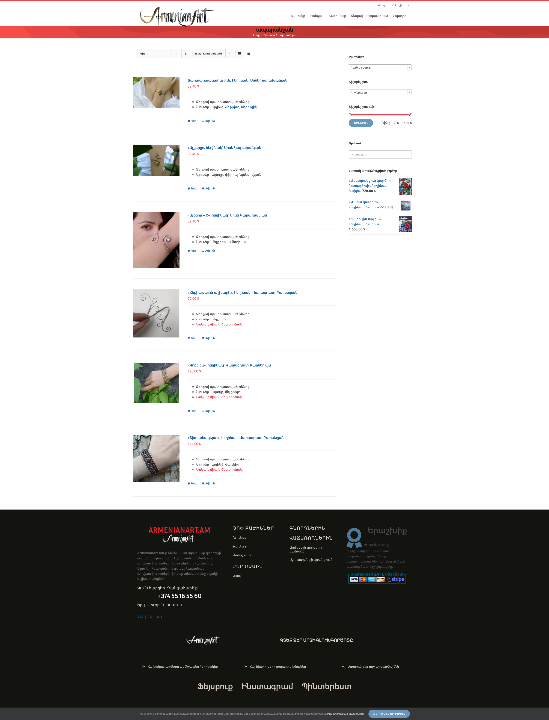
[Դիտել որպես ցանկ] (248, 53)
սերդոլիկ (249, 106)
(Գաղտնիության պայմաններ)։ (346, 713)
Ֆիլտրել (361, 122)
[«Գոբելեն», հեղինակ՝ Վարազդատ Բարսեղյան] (156, 383)
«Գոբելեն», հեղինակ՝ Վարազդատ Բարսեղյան (229, 365)
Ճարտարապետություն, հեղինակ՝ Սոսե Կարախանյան (237, 80)
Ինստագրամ (267, 686)
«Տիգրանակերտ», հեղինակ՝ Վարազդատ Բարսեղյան (236, 438)
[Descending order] (185, 53)
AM (140, 616)
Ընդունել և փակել (389, 713)
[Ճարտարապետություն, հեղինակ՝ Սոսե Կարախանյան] (156, 92)
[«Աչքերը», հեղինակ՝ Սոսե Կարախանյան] (156, 160)
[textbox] (380, 68)
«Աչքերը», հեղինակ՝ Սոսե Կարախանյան (224, 148)
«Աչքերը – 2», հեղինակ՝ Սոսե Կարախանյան (227, 215)
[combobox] (380, 67)
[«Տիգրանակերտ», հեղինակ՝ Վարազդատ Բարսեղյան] (156, 458)
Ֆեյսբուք (215, 686)
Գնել (194, 121)
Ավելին (210, 121)
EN (150, 616)
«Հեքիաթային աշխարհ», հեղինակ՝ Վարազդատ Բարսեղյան (242, 292)
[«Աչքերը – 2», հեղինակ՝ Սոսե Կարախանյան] (156, 240)
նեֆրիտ (232, 106)
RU (159, 616)
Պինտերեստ (326, 686)
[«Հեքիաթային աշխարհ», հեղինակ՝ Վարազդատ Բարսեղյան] (156, 313)
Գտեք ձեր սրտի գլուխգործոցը (316, 640)
